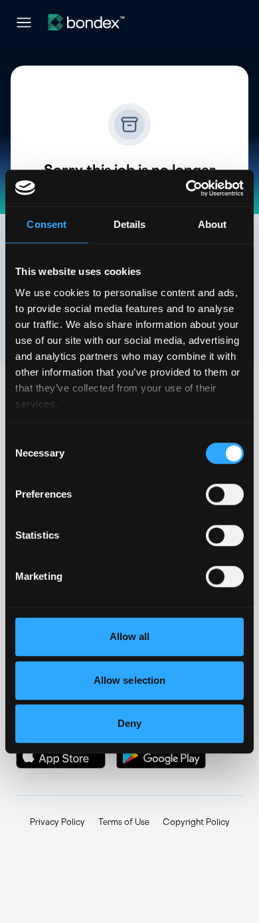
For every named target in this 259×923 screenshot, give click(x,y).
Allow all (130, 636)
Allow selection (130, 680)
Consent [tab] (46, 224)
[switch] (225, 494)
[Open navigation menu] (24, 22)
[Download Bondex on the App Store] (61, 755)
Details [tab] (130, 224)
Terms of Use (123, 822)
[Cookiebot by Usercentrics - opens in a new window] (186, 188)
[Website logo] (86, 22)
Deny (129, 723)
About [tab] (212, 224)
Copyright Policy (196, 822)
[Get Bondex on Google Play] (161, 755)
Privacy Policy (57, 822)
